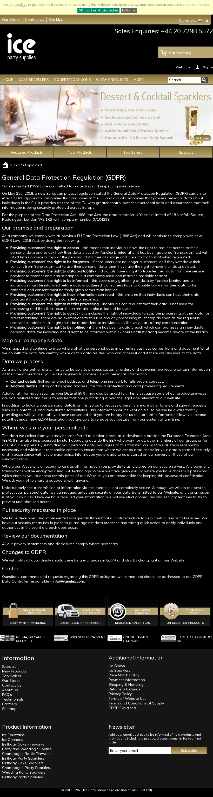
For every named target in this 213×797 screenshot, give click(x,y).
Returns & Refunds (124, 689)
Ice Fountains (13, 735)
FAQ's (7, 694)
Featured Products (27, 152)
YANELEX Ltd (141, 790)
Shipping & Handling (126, 684)
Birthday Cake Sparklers (23, 763)
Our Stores (11, 19)
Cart (180, 52)
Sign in (208, 67)
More (139, 79)
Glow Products (112, 79)
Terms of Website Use (128, 698)
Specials (186, 152)
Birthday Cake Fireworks (23, 744)
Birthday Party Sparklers (23, 758)
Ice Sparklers (119, 670)
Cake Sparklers (33, 79)
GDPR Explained (122, 707)
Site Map (56, 19)
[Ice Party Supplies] (21, 47)
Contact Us (34, 19)
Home (8, 79)
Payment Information (127, 679)
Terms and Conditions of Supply (136, 703)
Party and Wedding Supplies (27, 749)
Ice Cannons (12, 739)
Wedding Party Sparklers (23, 772)
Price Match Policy (124, 675)
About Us (10, 690)
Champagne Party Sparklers (26, 767)
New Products (80, 152)
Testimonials (13, 699)
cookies (21, 4)
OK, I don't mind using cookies (98, 10)
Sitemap (9, 708)
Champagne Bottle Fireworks (27, 753)
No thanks (129, 10)
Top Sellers (132, 152)
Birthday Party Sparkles (22, 777)
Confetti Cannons (72, 79)
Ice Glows (117, 665)
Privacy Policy (120, 693)
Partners (9, 704)
